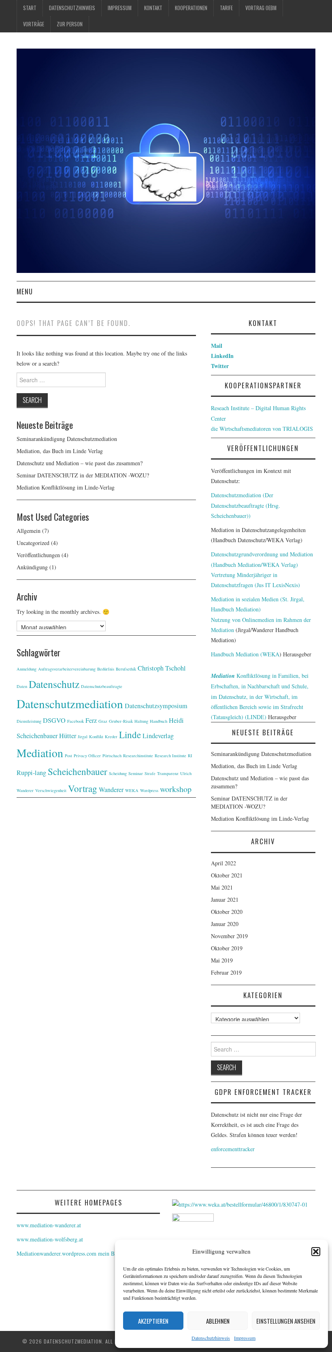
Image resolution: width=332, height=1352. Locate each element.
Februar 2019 (226, 972)
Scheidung (118, 773)
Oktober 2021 (227, 875)
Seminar (135, 773)
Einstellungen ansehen (285, 1320)
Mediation (40, 752)
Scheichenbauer (77, 771)
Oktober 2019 (227, 948)
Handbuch (158, 721)
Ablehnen (218, 1320)
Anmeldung (26, 669)
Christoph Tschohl (162, 668)
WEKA (131, 790)
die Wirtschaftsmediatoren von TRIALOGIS (262, 428)
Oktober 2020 (227, 912)
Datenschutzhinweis (211, 1338)
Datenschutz (54, 684)
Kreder (111, 736)
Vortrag (82, 788)
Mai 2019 (222, 960)
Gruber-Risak (121, 721)
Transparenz (168, 773)
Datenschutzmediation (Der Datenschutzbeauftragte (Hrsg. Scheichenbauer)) (245, 505)
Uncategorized (33, 543)
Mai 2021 (222, 887)
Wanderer (111, 789)
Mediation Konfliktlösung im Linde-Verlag (66, 487)
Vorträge (33, 24)
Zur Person (70, 24)
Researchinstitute (138, 755)
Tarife (226, 8)
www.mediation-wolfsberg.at (50, 1239)
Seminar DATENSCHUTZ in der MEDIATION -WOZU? (83, 475)
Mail (216, 345)
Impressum (244, 1338)
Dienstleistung (29, 721)
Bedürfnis (105, 669)
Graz (102, 721)
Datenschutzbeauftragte (101, 686)
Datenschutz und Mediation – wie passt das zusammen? (80, 463)
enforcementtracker (233, 1149)
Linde (130, 734)
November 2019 (229, 936)
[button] (316, 1252)
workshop (176, 789)
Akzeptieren (153, 1320)
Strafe (150, 773)
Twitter (220, 366)
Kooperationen (191, 8)
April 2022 (223, 863)
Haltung (141, 721)
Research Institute (170, 755)
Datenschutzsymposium (156, 705)
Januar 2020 (224, 924)
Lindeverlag (158, 735)
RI (190, 755)
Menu (25, 291)
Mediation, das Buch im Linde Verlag (60, 451)
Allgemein (28, 530)
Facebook (75, 721)
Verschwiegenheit (50, 790)
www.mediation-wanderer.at (49, 1225)
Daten (22, 686)
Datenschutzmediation (70, 703)
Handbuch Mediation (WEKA (245, 654)
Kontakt (153, 8)
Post (68, 755)
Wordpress (149, 790)
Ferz (91, 720)
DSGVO (54, 720)
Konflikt (96, 736)
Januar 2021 (224, 899)
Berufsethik (126, 669)
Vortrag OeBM (261, 8)
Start (29, 8)
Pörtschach (111, 755)
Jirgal (82, 736)
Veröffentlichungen (38, 555)
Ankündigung (32, 567)
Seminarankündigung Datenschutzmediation (67, 439)
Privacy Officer (87, 755)
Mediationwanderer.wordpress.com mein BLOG (71, 1253)
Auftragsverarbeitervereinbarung (67, 669)
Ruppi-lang (31, 772)
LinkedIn (222, 355)
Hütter (67, 735)
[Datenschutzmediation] (166, 160)
